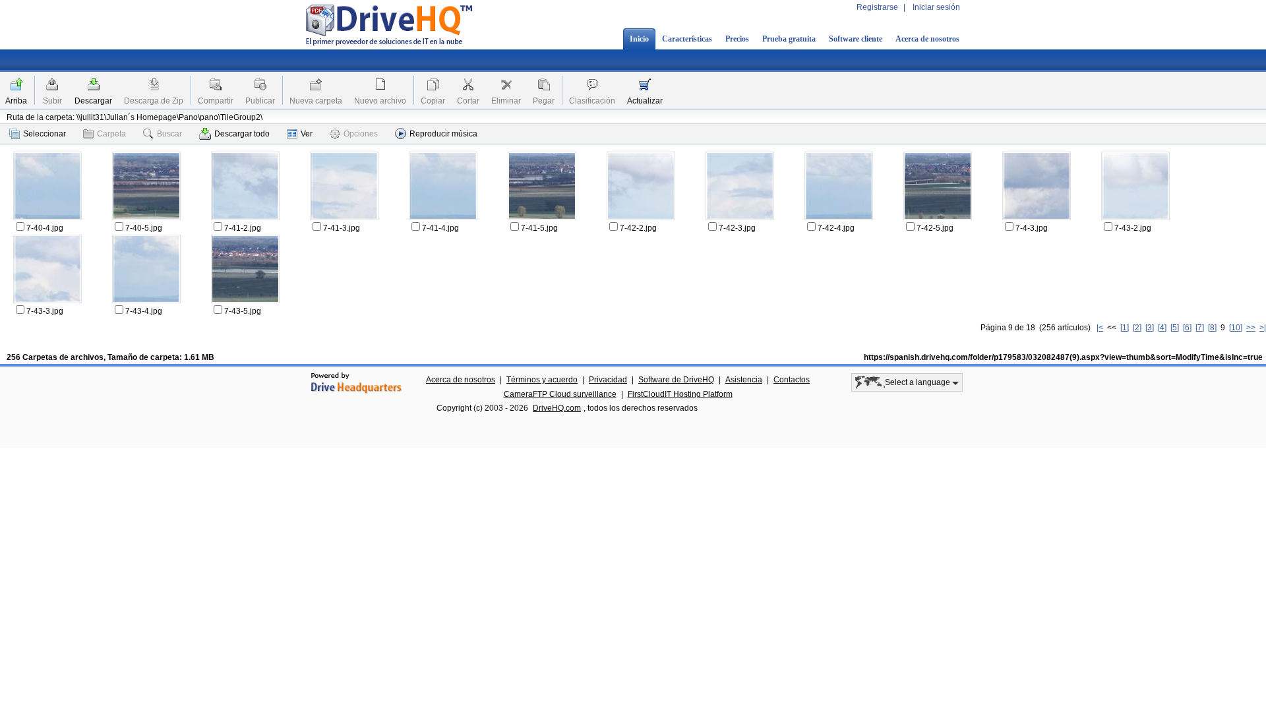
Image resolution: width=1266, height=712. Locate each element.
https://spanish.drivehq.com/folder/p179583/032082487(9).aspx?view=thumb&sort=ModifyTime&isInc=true (1063, 357)
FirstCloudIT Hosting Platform (680, 394)
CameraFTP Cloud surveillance (560, 394)
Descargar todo (242, 133)
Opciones (361, 133)
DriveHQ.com (557, 408)
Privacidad (608, 379)
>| (1262, 327)
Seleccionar (44, 133)
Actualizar (645, 100)
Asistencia (743, 379)
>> (1250, 327)
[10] (1235, 327)
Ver (307, 133)
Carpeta (111, 133)
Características (687, 39)
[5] (1174, 327)
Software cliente (855, 39)
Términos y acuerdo (542, 379)
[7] (1199, 327)
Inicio (639, 39)
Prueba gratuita (789, 39)
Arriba (16, 100)
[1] (1124, 327)
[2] (1137, 327)
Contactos (791, 379)
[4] (1162, 327)
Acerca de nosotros (927, 39)
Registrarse (877, 7)
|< (1100, 327)
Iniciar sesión (936, 7)
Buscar (169, 133)
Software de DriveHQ (676, 379)
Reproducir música (443, 133)
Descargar (93, 100)
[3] (1149, 327)
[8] (1212, 327)
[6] (1187, 327)
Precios (737, 39)
